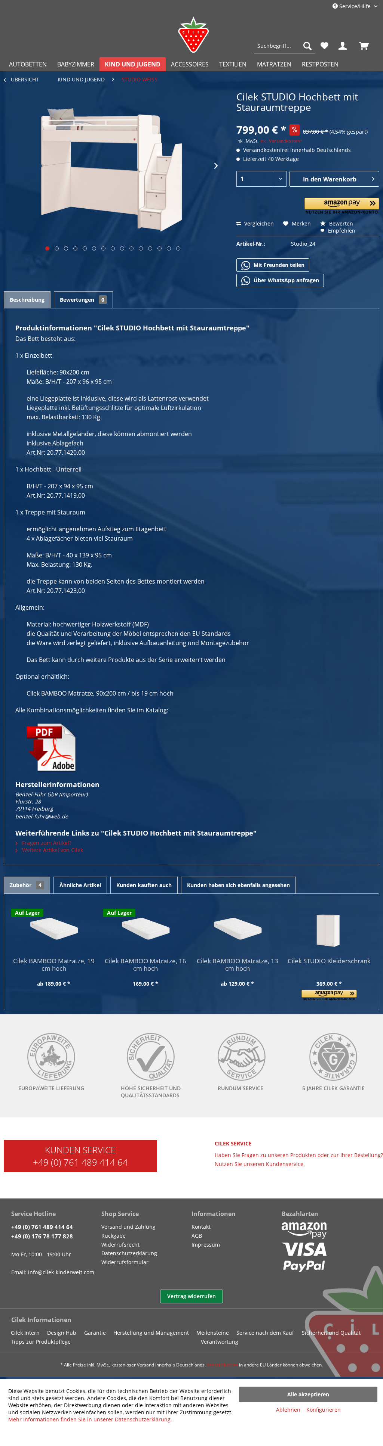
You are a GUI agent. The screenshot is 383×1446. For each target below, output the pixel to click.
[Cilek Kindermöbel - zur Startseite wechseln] (193, 34)
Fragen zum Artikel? (46, 842)
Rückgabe (113, 1235)
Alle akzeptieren (308, 1394)
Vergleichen (258, 223)
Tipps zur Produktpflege (41, 1341)
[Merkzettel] (324, 45)
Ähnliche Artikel (80, 885)
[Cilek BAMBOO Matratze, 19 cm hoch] (54, 927)
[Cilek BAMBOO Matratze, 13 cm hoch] (237, 927)
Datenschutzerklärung (129, 1253)
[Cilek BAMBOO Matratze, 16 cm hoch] (146, 927)
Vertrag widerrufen (191, 1296)
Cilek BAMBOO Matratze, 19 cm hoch (54, 964)
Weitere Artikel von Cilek (52, 849)
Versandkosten (222, 1365)
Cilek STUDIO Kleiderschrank (329, 961)
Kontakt (201, 1226)
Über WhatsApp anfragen (285, 280)
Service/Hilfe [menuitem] (355, 6)
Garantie (95, 1332)
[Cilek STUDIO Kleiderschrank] (329, 927)
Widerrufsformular (124, 1262)
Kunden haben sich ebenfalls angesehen (238, 885)
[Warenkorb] (367, 45)
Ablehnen (288, 1409)
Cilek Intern (25, 1332)
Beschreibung (27, 299)
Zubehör (26, 885)
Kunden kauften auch (144, 885)
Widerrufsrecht (120, 1244)
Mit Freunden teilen (278, 264)
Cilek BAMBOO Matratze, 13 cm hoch (237, 964)
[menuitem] (284, 45)
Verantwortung (219, 1341)
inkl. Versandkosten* (281, 141)
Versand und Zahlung (128, 1226)
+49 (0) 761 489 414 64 (80, 1162)
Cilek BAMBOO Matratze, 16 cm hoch (145, 964)
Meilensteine (212, 1332)
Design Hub (61, 1332)
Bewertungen (82, 299)
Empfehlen (341, 230)
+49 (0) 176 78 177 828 (42, 1236)
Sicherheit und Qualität (331, 1332)
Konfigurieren (323, 1409)
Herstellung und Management (151, 1332)
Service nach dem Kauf (265, 1332)
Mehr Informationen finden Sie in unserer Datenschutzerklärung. (90, 1419)
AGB (197, 1235)
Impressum (206, 1244)
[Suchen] (307, 45)
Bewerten (340, 223)
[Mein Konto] (344, 45)
